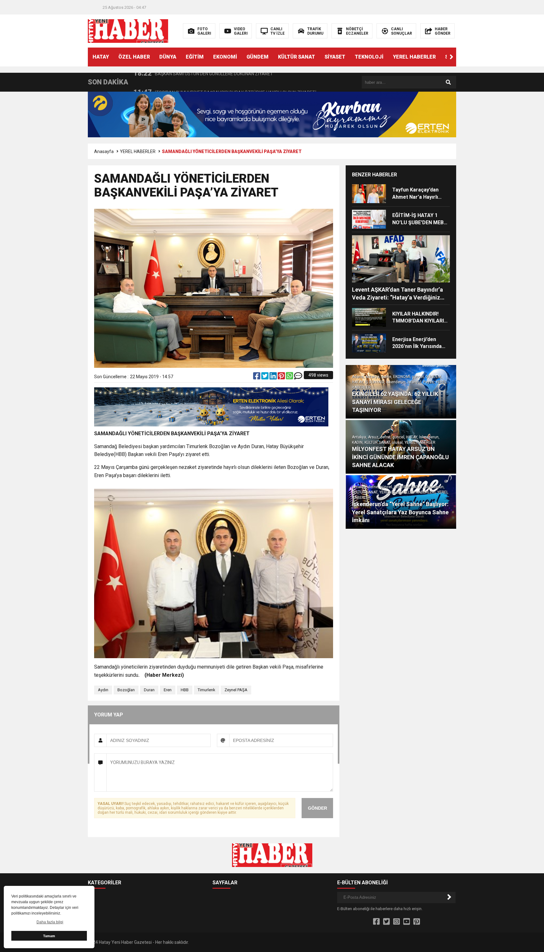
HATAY (101, 57)
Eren (168, 689)
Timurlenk (206, 689)
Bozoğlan (126, 689)
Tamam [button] (49, 936)
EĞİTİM (195, 57)
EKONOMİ (225, 57)
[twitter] (265, 377)
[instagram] (396, 921)
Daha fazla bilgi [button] (50, 922)
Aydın (103, 689)
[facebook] (257, 377)
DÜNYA (167, 57)
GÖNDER (317, 808)
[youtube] (406, 921)
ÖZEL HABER (134, 57)
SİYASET (335, 57)
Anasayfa (104, 151)
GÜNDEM (257, 57)
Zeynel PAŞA (235, 689)
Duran (149, 689)
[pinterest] (282, 377)
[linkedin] (273, 377)
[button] (451, 57)
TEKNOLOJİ (369, 57)
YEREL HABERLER (414, 57)
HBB (185, 689)
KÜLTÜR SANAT (296, 57)
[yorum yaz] (298, 377)
